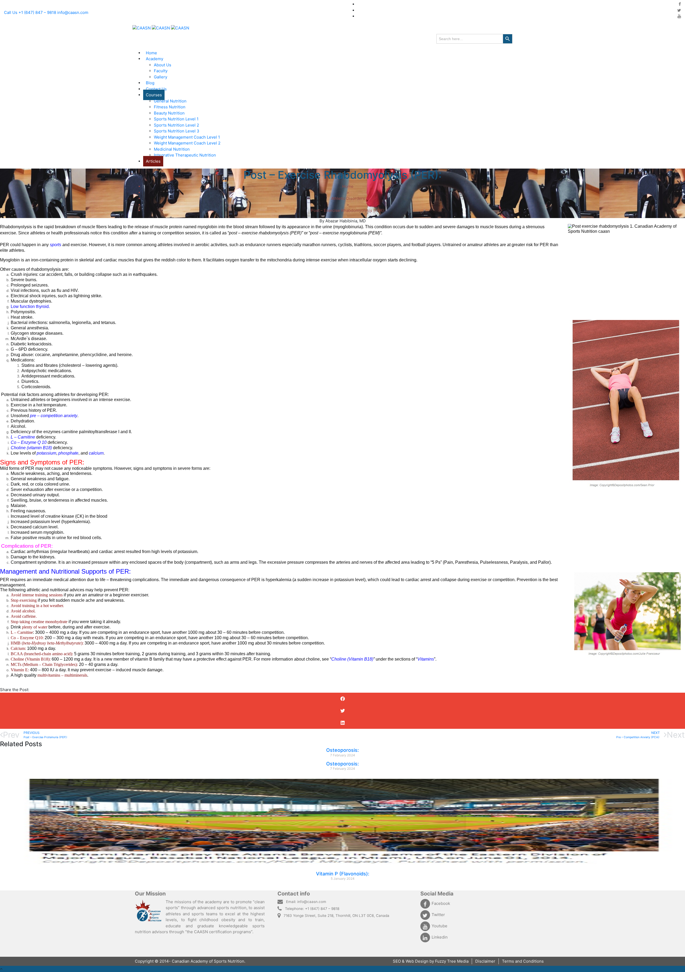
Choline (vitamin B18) (31, 447)
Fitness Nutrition (169, 106)
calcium (96, 453)
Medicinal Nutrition (172, 149)
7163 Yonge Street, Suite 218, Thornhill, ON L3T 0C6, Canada (336, 915)
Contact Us (156, 89)
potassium (46, 453)
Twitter (438, 914)
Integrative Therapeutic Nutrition (185, 155)
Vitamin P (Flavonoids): (342, 873)
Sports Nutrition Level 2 (176, 125)
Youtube (439, 925)
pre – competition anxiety (53, 415)
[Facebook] (680, 4)
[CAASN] (160, 28)
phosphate (68, 453)
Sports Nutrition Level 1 (176, 118)
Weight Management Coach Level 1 (187, 137)
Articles (153, 161)
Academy (154, 58)
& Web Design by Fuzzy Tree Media (435, 961)
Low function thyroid (30, 306)
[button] (342, 699)
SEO (397, 961)
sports (55, 244)
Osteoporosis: (342, 750)
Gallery (160, 76)
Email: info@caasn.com (306, 901)
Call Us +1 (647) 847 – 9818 (30, 12)
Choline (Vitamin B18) (352, 659)
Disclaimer (485, 961)
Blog (150, 82)
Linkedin (440, 937)
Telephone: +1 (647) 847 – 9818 (312, 908)
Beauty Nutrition (169, 113)
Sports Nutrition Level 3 (176, 131)
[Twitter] (679, 10)
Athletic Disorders (348, 198)
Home (151, 52)
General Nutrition (170, 101)
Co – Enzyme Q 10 (29, 442)
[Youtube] (679, 16)
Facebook (441, 903)
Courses (154, 94)
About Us (162, 64)
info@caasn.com (72, 12)
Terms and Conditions (523, 961)
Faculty (161, 70)
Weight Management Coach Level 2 (187, 143)
